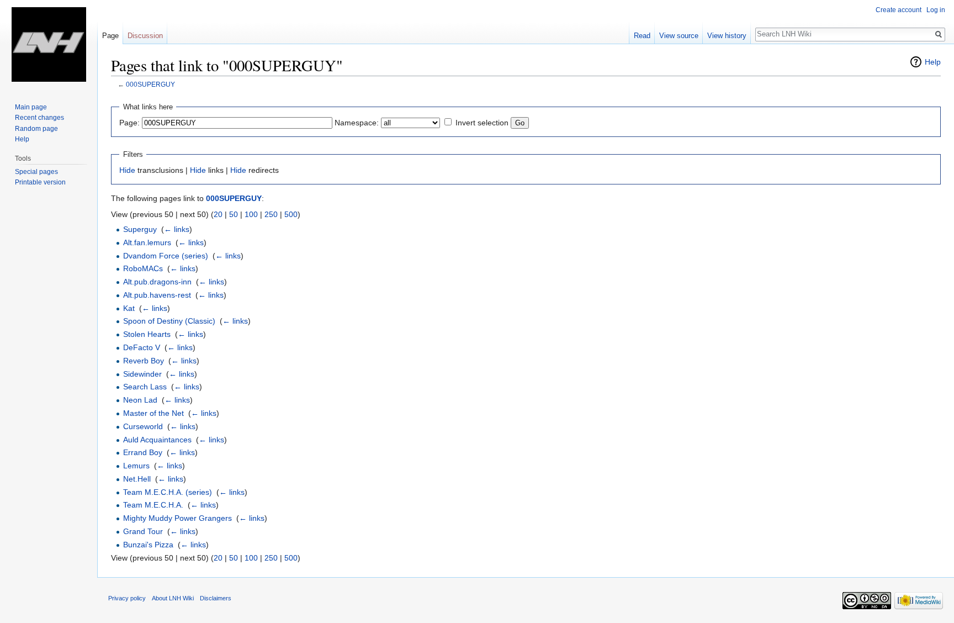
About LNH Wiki (173, 598)
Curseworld (143, 426)
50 (233, 214)
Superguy (140, 229)
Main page (31, 107)
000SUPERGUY (150, 84)
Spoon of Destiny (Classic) (169, 320)
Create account (898, 10)
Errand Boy (142, 452)
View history (726, 35)
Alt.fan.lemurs (147, 242)
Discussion (145, 35)
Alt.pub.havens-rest (157, 295)
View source (678, 35)
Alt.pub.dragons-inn (157, 281)
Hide (127, 170)
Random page (36, 129)
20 (218, 214)
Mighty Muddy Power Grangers (177, 518)
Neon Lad (140, 399)
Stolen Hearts (147, 334)
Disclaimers (215, 598)
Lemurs (136, 465)
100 (251, 214)
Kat (129, 308)
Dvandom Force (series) (165, 255)
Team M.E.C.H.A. (153, 504)
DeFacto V (141, 347)
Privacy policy (127, 598)
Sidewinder (142, 373)
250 (271, 214)
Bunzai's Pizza (148, 544)
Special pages (36, 172)
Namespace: (357, 122)
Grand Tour (143, 531)
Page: (129, 122)
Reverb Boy (143, 360)
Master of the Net (153, 413)
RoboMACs (143, 268)
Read (642, 35)
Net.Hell (137, 478)
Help (933, 61)
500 (291, 214)
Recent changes (39, 118)
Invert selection (481, 122)
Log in (935, 10)
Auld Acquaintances (157, 439)
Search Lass (145, 386)
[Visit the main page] (48, 44)
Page (110, 35)
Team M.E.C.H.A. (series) (167, 492)
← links (176, 229)
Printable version (40, 182)
